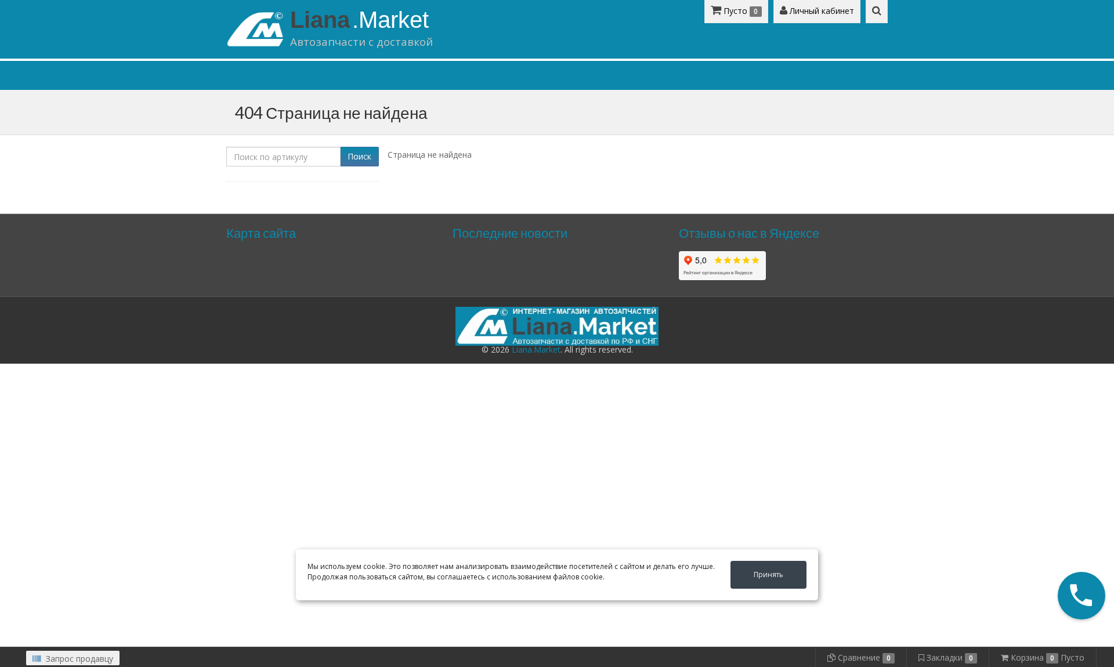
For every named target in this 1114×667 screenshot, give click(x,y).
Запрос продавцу (78, 658)
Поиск (359, 156)
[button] (1081, 595)
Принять (768, 574)
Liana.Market (536, 349)
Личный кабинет (820, 10)
